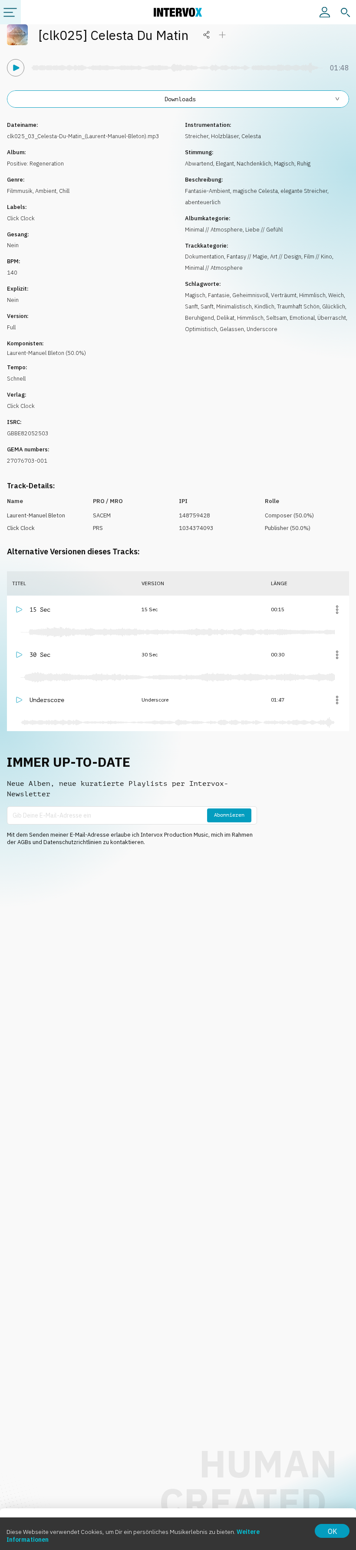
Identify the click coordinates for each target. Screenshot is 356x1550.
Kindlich (264, 306)
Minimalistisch (234, 306)
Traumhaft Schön (298, 306)
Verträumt (284, 295)
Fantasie (219, 295)
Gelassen (232, 329)
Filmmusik (20, 191)
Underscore (262, 329)
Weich (336, 295)
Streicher (196, 136)
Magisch (284, 163)
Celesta (251, 136)
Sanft (191, 306)
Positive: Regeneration (35, 163)
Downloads (180, 99)
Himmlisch (312, 295)
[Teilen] (206, 35)
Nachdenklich (254, 163)
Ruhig (303, 163)
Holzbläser (225, 136)
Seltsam (276, 317)
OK (332, 1531)
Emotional (302, 317)
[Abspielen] (15, 67)
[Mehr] (337, 609)
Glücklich (333, 306)
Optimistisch (201, 329)
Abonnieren (229, 815)
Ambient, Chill (52, 191)
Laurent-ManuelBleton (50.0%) (46, 353)
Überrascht (331, 317)
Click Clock (21, 218)
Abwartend (199, 163)
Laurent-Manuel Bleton (36, 515)
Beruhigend (199, 317)
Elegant (225, 163)
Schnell (16, 378)
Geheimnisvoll (250, 295)
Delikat (225, 317)
